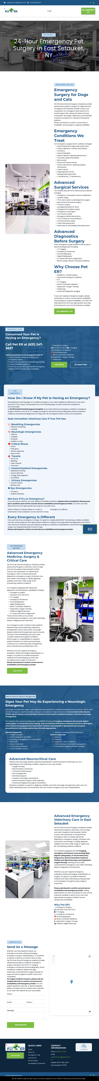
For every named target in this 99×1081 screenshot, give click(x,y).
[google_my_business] (93, 3)
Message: (10, 1010)
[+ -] (71, 984)
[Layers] (89, 956)
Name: (9, 994)
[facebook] (90, 3)
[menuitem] (49, 11)
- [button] (53, 959)
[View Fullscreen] (53, 962)
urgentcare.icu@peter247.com (16, 2)
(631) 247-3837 (61, 1052)
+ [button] (53, 956)
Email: (9, 1002)
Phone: (29, 1002)
